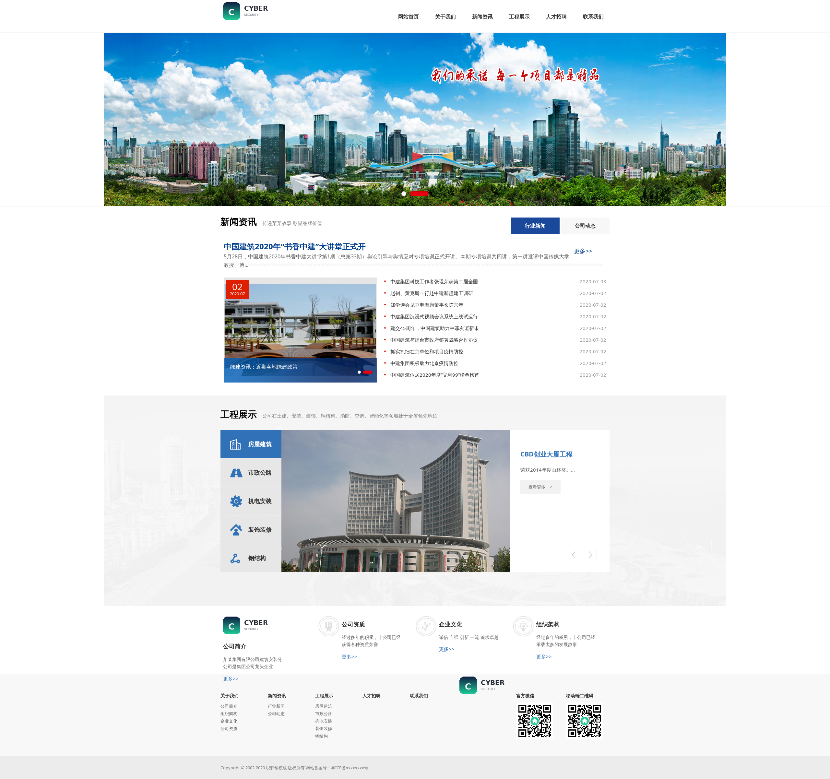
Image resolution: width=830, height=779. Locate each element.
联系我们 (419, 695)
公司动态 (585, 225)
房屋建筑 (323, 706)
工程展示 (324, 695)
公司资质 (228, 728)
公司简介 (228, 706)
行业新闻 (535, 225)
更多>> (583, 251)
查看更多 (540, 495)
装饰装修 (323, 728)
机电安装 (323, 721)
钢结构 (321, 736)
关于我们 (229, 695)
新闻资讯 (277, 695)
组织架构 (228, 713)
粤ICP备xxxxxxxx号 (349, 768)
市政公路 (323, 713)
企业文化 (228, 721)
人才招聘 (371, 695)
